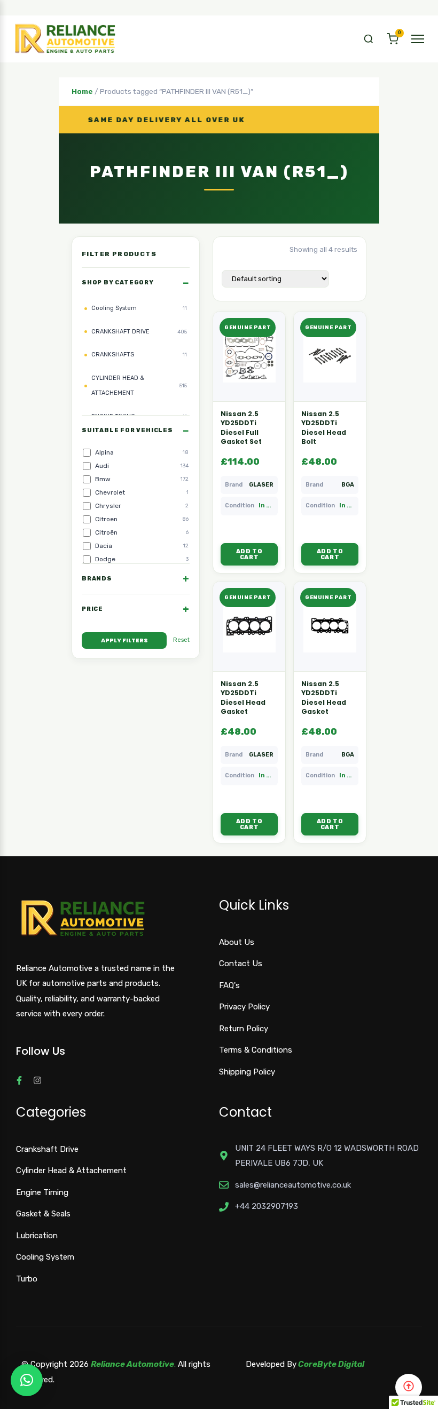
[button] (368, 38)
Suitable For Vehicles (127, 430)
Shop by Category (118, 282)
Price (92, 609)
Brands (97, 578)
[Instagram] (37, 1080)
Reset (181, 639)
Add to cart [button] (249, 554)
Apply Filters (124, 640)
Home (82, 91)
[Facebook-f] (19, 1080)
